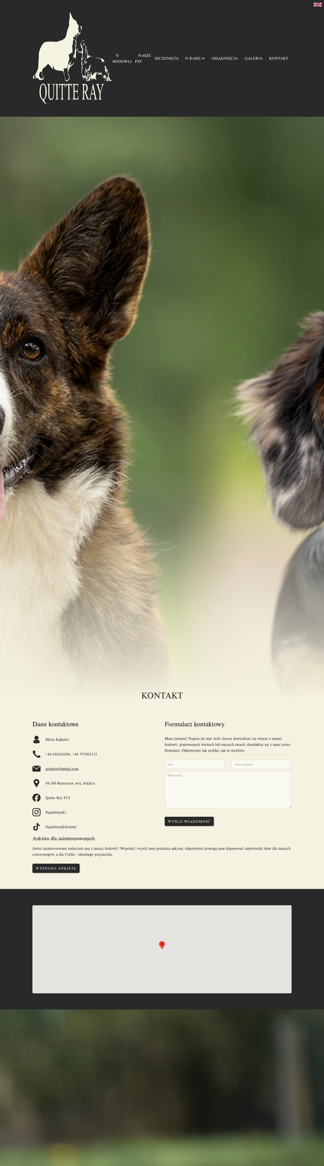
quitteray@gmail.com (62, 768)
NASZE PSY (143, 58)
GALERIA (254, 58)
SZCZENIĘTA (167, 58)
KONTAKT (278, 58)
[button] (195, 58)
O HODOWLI (122, 58)
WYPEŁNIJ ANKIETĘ (56, 868)
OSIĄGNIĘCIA (225, 58)
